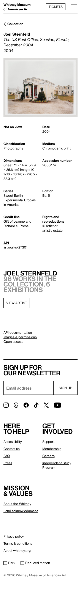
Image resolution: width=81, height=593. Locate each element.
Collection (15, 24)
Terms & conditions (17, 543)
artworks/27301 (15, 247)
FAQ (6, 456)
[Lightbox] (40, 87)
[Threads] (16, 405)
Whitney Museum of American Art (17, 7)
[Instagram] (6, 405)
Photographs (13, 148)
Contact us (11, 449)
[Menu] (74, 7)
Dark (11, 563)
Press (7, 463)
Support (48, 442)
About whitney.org (17, 550)
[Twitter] (46, 405)
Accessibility (12, 442)
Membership (51, 449)
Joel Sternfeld (16, 34)
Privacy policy (13, 536)
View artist (16, 303)
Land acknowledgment (20, 511)
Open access (13, 341)
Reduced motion (37, 563)
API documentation (17, 332)
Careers (48, 456)
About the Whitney (17, 504)
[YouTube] (57, 405)
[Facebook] (26, 405)
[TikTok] (36, 405)
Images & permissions (20, 337)
